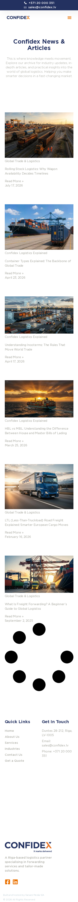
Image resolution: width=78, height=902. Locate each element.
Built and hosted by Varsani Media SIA (23, 895)
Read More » (14, 181)
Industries (12, 748)
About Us (12, 736)
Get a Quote (14, 760)
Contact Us (13, 754)
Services (11, 742)
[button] (69, 17)
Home (9, 730)
